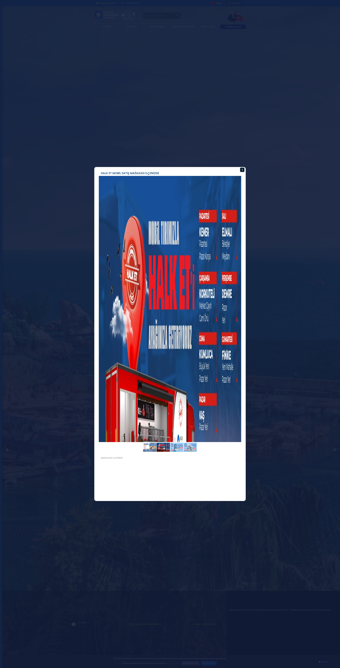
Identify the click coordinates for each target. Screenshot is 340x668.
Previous (90, 334)
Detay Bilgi (222, 457)
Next (249, 334)
